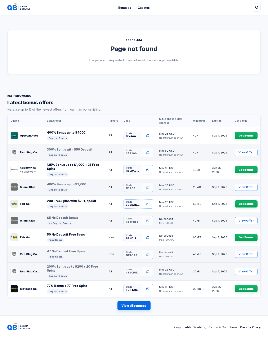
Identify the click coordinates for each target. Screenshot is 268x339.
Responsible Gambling (190, 327)
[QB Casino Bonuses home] (22, 7)
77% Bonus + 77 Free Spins (67, 285)
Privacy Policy (250, 327)
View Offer (246, 152)
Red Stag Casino (30, 152)
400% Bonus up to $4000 (66, 132)
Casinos (144, 7)
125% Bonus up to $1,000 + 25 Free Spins (73, 166)
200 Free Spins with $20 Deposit (71, 201)
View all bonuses (134, 305)
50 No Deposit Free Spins (66, 234)
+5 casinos (26, 171)
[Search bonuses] (257, 8)
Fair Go (25, 203)
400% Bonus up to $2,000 (66, 184)
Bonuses (124, 7)
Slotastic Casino (30, 288)
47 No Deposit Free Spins (66, 251)
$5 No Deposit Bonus (62, 217)
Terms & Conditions (223, 327)
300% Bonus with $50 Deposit (70, 149)
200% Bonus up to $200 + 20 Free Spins (72, 268)
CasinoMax (28, 167)
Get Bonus (246, 135)
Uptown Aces (29, 135)
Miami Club (28, 187)
